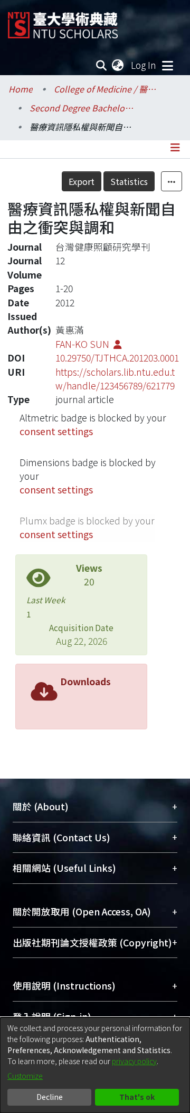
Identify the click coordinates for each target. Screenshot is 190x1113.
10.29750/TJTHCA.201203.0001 (117, 357)
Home (20, 89)
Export (81, 181)
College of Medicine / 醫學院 (106, 89)
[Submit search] (101, 65)
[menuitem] (118, 65)
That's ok (137, 1096)
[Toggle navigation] (167, 65)
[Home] (63, 21)
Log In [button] (144, 64)
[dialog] (95, 1065)
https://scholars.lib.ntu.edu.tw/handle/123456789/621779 (115, 378)
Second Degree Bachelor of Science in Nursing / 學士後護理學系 (82, 107)
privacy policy (134, 1061)
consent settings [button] (56, 431)
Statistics (129, 181)
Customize (25, 1075)
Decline (49, 1096)
